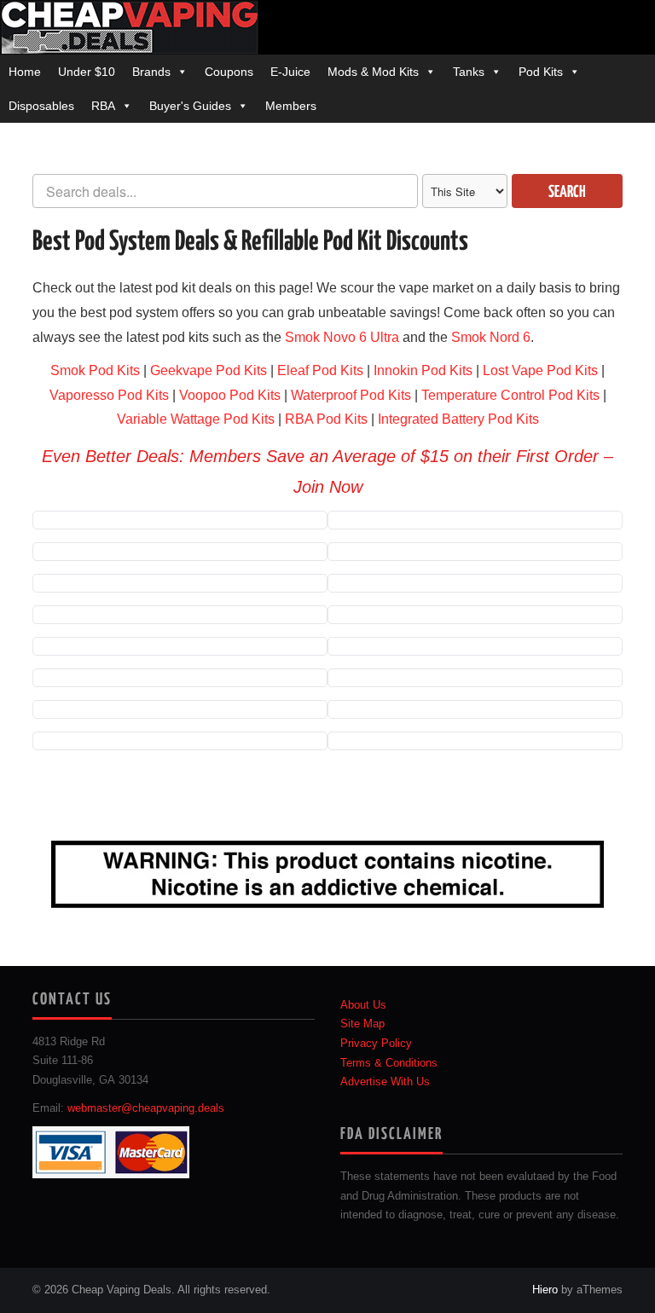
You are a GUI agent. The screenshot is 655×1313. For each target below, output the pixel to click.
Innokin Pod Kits (423, 370)
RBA (103, 106)
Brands (151, 71)
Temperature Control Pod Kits (510, 395)
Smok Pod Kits (95, 370)
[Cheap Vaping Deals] (129, 26)
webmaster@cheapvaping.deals (145, 1108)
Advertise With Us (385, 1082)
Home (25, 71)
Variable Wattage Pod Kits (196, 419)
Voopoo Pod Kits (230, 395)
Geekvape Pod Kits (208, 370)
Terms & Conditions (389, 1063)
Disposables (41, 106)
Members (290, 106)
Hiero (545, 1290)
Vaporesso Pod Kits (109, 395)
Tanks (468, 71)
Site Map (362, 1024)
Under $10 (86, 71)
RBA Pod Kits (326, 419)
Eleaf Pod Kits (320, 370)
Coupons (229, 71)
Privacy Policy (376, 1044)
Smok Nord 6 (490, 337)
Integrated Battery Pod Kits (458, 419)
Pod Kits (541, 71)
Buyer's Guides (190, 106)
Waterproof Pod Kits (351, 395)
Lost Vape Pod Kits (540, 370)
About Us (363, 1005)
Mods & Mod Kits (373, 71)
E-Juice (290, 71)
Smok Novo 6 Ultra (342, 337)
